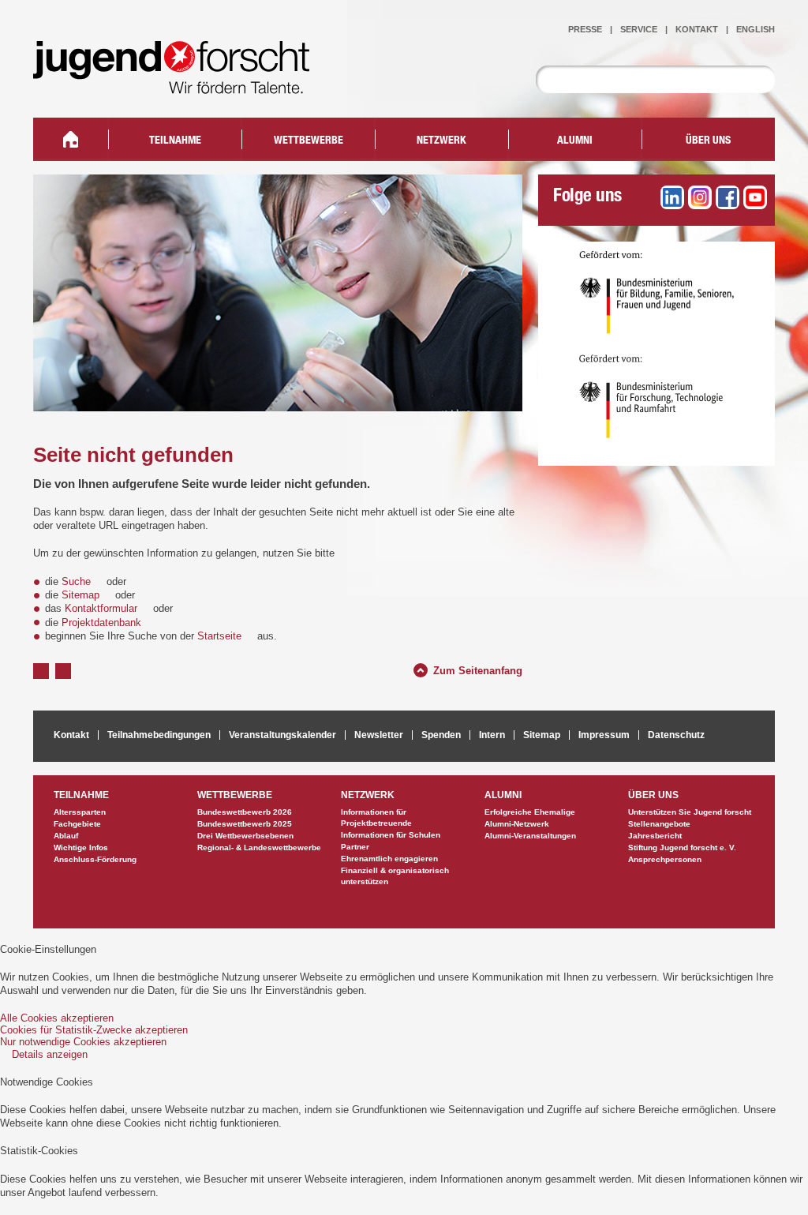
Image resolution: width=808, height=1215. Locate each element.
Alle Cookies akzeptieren (57, 1018)
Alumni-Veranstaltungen (530, 835)
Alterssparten (80, 812)
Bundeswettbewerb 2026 (244, 812)
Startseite (219, 636)
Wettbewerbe (308, 141)
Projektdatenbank (101, 622)
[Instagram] (700, 197)
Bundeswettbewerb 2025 (244, 823)
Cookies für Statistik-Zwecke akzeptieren (94, 1030)
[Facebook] (727, 197)
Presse (585, 29)
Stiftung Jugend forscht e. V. (682, 847)
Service (638, 29)
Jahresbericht (655, 835)
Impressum (604, 735)
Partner (355, 846)
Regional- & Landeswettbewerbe (259, 847)
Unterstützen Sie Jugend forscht (689, 812)
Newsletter (378, 735)
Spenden (441, 735)
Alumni (575, 141)
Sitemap (80, 595)
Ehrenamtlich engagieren (389, 858)
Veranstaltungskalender (282, 735)
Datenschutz (676, 735)
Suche (76, 581)
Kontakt (696, 29)
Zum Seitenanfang (477, 669)
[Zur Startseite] (183, 83)
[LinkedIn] (672, 197)
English (755, 29)
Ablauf (66, 835)
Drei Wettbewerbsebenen (245, 835)
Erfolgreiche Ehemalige (529, 812)
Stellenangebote (659, 823)
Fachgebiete (77, 823)
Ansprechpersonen (664, 859)
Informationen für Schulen (390, 835)
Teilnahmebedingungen (159, 735)
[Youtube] (755, 197)
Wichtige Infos (81, 847)
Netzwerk (441, 141)
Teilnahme (175, 141)
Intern (492, 735)
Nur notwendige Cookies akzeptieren (83, 1042)
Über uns (708, 141)
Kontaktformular (101, 608)
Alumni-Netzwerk (516, 823)
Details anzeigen (50, 1054)
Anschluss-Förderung (95, 859)
